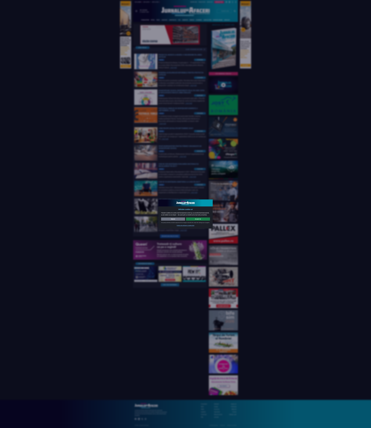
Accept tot (198, 219)
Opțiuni (173, 219)
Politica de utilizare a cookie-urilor (185, 225)
